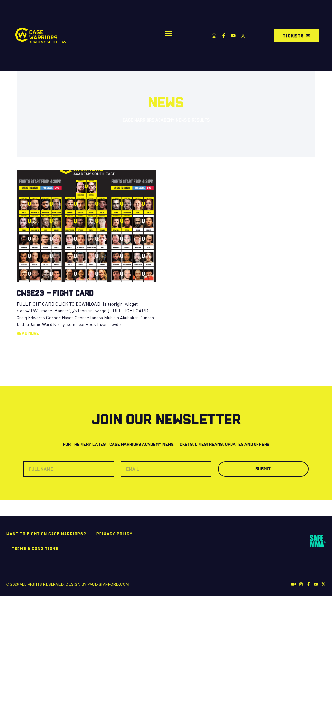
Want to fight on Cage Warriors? (46, 533)
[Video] (293, 584)
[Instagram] (214, 35)
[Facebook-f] (223, 35)
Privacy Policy (114, 533)
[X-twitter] (243, 35)
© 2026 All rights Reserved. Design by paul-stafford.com (67, 584)
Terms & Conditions (35, 548)
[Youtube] (233, 35)
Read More (28, 333)
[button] (168, 34)
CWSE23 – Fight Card (55, 293)
